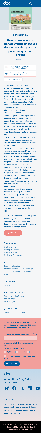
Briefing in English (11, 250)
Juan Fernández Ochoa (14, 296)
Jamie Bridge (9, 299)
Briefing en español (12, 247)
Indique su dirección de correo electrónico (20, 334)
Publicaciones (20, 35)
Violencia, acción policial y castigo (18, 269)
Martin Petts (20, 427)
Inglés (6, 312)
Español (34, 352)
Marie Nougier (9, 301)
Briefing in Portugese (13, 255)
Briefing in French (11, 252)
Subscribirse (11, 363)
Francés (23, 312)
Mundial (7, 285)
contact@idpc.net (29, 407)
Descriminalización (12, 266)
